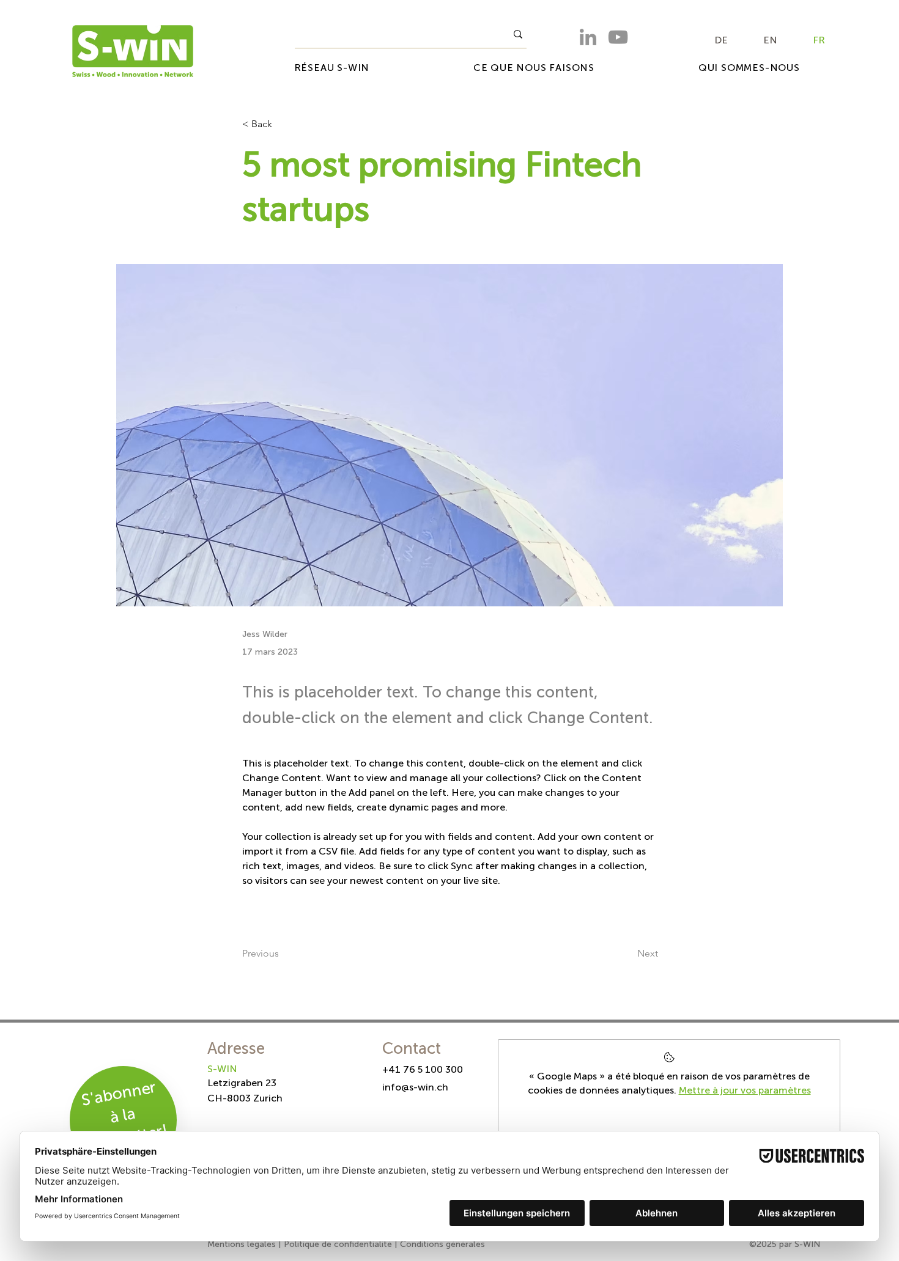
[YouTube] (618, 37)
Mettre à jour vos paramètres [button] (745, 1090)
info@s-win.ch (415, 1087)
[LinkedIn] (588, 37)
